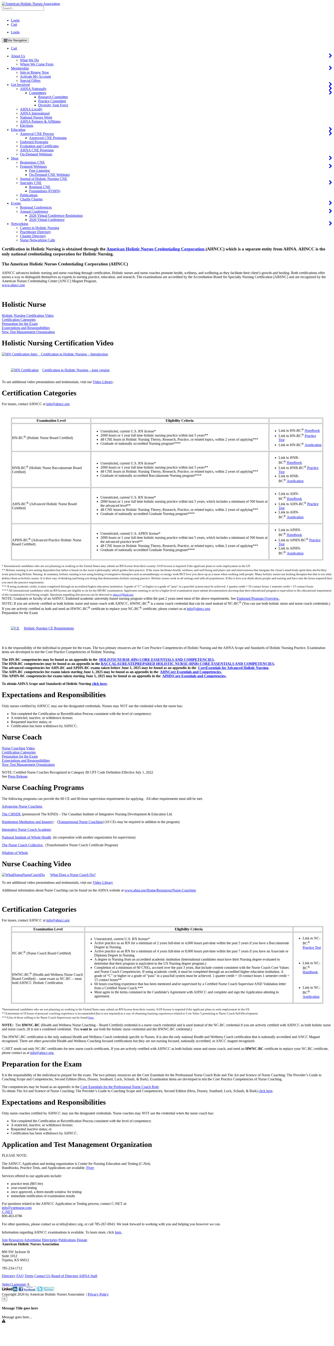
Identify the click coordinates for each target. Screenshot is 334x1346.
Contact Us (42, 1276)
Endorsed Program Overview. (258, 598)
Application (313, 445)
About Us (18, 56)
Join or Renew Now (34, 72)
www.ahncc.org (13, 285)
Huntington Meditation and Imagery (27, 822)
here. (91, 1017)
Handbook (312, 431)
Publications (28, 195)
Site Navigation (17, 40)
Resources (16, 1240)
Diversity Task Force (53, 105)
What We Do (29, 60)
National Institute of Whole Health (26, 837)
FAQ (20, 1276)
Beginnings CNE (32, 162)
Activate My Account (35, 76)
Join (5, 1240)
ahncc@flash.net (123, 594)
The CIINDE (11, 814)
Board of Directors (64, 1276)
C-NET (7, 1212)
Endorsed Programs (34, 142)
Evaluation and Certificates (39, 146)
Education (18, 130)
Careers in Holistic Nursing (39, 228)
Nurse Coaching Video (18, 748)
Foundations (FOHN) (44, 191)
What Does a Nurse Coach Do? (73, 875)
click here (265, 1091)
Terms (29, 1276)
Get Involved (20, 85)
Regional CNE (39, 187)
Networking (19, 224)
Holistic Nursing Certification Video (28, 315)
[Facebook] (27, 1290)
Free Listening (39, 170)
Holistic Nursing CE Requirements (49, 628)
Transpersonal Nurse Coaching (80, 822)
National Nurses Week (36, 117)
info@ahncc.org (58, 404)
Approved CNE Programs (48, 138)
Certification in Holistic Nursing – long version (76, 370)
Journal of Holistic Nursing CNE (43, 179)
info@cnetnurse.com (17, 1208)
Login (15, 20)
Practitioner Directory (35, 232)
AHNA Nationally (33, 89)
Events (16, 203)
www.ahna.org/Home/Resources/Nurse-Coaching (160, 890)
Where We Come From (36, 64)
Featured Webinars (33, 166)
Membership (20, 68)
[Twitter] (46, 1290)
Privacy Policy (98, 1294)
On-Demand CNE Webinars (49, 175)
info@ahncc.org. (42, 1053)
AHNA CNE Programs (37, 150)
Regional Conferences (36, 207)
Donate (82, 1240)
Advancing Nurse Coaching (22, 806)
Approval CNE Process (37, 134)
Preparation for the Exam (20, 324)
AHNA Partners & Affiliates (40, 121)
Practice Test (312, 947)
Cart (14, 24)
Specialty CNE (31, 183)
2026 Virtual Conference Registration (56, 215)
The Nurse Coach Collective (23, 845)
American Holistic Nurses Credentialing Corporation (156, 249)
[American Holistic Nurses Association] (31, 4)
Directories (49, 1240)
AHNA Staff (88, 1276)
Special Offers (30, 80)
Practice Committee (52, 101)
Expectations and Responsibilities (26, 328)
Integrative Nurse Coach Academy (26, 830)
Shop (14, 158)
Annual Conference (34, 211)
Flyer (90, 1168)
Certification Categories (19, 320)
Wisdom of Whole (15, 853)
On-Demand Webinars (36, 154)
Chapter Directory (33, 236)
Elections (26, 125)
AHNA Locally (31, 109)
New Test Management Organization (28, 332)
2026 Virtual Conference (47, 220)
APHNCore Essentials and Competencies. (194, 676)
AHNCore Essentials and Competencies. (191, 672)
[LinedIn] (9, 1290)
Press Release (17, 776)
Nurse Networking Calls (37, 240)
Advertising (32, 1240)
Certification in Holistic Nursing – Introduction (72, 354)
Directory (8, 1276)
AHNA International (35, 113)
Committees (37, 93)
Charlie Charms (31, 199)
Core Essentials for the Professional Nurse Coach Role (119, 1087)
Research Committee (53, 97)
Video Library (103, 382)
